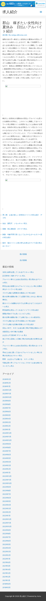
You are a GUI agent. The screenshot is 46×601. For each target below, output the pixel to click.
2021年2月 (6, 577)
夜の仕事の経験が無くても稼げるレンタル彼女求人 (21, 317)
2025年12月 (6, 390)
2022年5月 (6, 544)
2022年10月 (6, 526)
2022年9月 (6, 530)
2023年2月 (6, 512)
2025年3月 (6, 422)
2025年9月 (6, 401)
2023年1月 (6, 516)
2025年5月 (6, 415)
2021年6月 (6, 562)
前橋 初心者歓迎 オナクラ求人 (14, 229)
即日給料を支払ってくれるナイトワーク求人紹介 (20, 310)
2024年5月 (6, 458)
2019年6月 (6, 584)
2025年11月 (6, 394)
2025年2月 (6, 426)
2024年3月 (6, 465)
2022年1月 (6, 559)
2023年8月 (6, 490)
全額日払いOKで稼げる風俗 (12, 332)
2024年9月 (6, 444)
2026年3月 (6, 379)
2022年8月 (6, 534)
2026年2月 (6, 383)
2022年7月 (6, 537)
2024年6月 (6, 455)
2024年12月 (6, 433)
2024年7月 (6, 451)
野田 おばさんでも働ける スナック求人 (18, 359)
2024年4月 (6, 462)
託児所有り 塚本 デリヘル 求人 (13, 276)
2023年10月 (7, 483)
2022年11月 (6, 523)
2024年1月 (6, 472)
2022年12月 (6, 519)
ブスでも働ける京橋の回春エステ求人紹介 (18, 324)
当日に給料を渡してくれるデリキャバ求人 (18, 272)
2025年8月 (6, 404)
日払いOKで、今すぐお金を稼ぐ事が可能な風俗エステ (22, 328)
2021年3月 (6, 573)
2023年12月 (6, 476)
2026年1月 (6, 386)
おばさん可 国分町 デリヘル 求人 (14, 335)
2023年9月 (6, 487)
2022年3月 (6, 551)
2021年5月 (6, 566)
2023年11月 (6, 480)
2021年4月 (6, 569)
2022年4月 (6, 548)
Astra (39, 596)
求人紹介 (9, 12)
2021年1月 (6, 580)
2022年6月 (6, 541)
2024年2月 (6, 469)
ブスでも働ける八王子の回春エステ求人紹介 (19, 321)
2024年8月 (6, 447)
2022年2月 (6, 555)
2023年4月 (6, 505)
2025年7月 (6, 408)
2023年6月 (6, 498)
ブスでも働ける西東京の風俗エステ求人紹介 (19, 293)
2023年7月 (6, 494)
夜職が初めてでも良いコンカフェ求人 (16, 314)
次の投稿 (23, 260)
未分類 (4, 35)
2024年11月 (6, 437)
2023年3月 (6, 508)
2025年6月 (6, 411)
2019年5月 (6, 587)
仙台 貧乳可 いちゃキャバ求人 (14, 223)
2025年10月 (6, 397)
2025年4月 (6, 419)
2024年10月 (7, 440)
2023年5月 (6, 501)
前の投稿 (23, 254)
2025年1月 (6, 429)
